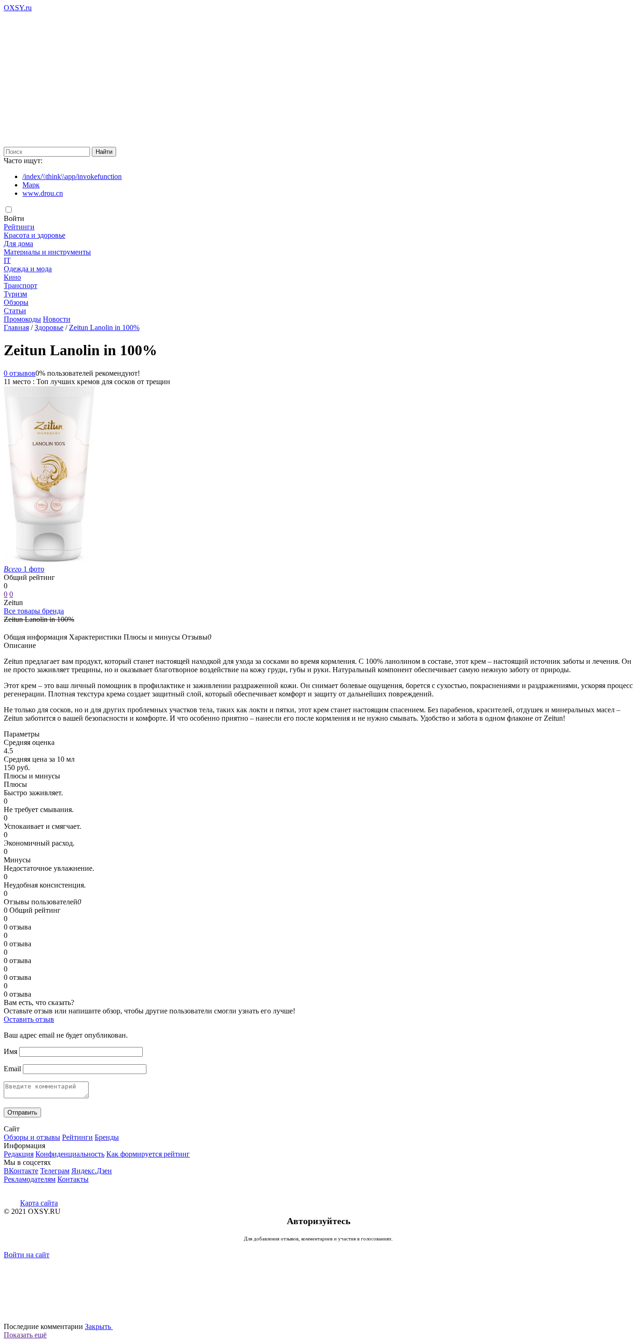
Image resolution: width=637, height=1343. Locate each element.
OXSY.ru (18, 8)
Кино (12, 277)
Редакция (19, 1154)
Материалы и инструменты (47, 252)
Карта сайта (39, 1203)
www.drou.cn (42, 193)
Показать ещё (25, 1335)
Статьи (15, 311)
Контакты (73, 1179)
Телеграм (54, 1171)
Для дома (18, 244)
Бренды (107, 1137)
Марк (31, 185)
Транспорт (20, 285)
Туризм (15, 294)
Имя (10, 1051)
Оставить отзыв (29, 1019)
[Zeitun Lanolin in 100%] (49, 561)
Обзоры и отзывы (32, 1137)
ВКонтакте (21, 1171)
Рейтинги (19, 227)
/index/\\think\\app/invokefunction (72, 176)
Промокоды (22, 319)
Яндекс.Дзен (91, 1171)
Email (12, 1069)
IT (7, 260)
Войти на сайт (26, 1255)
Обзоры (16, 302)
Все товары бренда (34, 611)
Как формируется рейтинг (148, 1154)
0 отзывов (19, 373)
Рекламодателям (29, 1179)
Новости (56, 319)
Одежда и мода (28, 269)
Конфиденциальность (69, 1154)
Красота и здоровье (34, 235)
